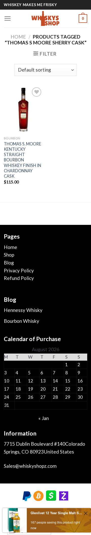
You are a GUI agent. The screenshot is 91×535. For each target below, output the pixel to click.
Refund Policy (19, 278)
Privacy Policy (19, 270)
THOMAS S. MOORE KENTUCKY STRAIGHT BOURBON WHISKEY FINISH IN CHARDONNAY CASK (22, 159)
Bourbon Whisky (21, 321)
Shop (9, 255)
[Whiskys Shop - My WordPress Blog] (45, 18)
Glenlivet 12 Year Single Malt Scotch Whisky (56, 512)
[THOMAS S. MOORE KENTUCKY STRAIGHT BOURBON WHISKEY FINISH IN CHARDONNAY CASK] (23, 109)
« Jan (43, 418)
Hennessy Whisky (23, 310)
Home (18, 37)
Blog (9, 262)
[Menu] (7, 18)
